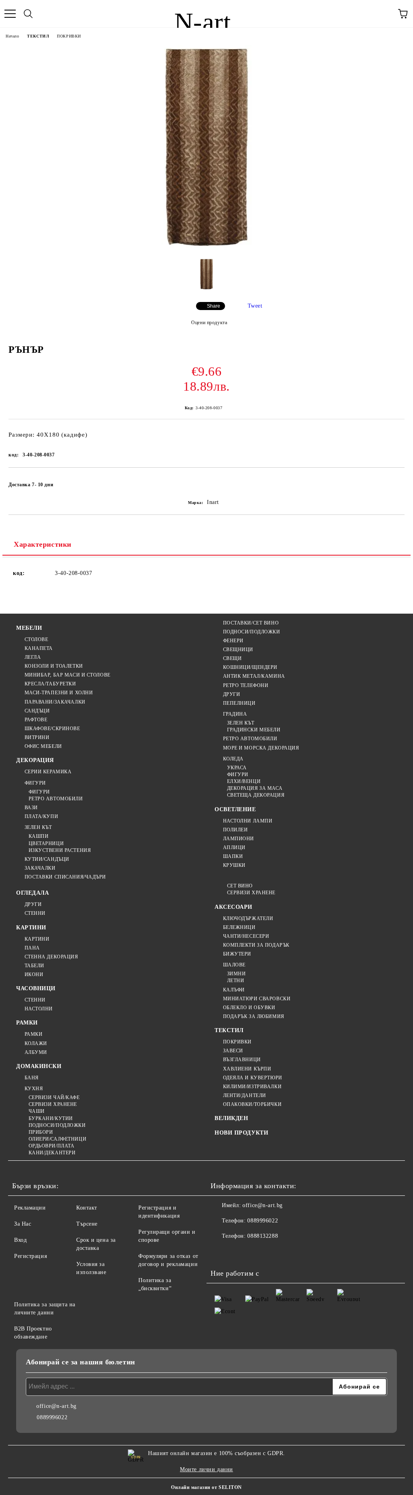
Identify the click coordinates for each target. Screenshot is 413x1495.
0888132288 (262, 1236)
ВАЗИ (31, 807)
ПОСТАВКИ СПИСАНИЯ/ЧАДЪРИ (65, 877)
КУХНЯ (34, 1088)
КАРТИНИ (31, 927)
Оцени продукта (209, 322)
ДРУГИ (231, 694)
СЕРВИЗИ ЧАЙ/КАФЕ (54, 1097)
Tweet (255, 306)
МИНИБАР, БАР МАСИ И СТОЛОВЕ (68, 675)
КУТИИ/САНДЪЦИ (47, 859)
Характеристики (42, 544)
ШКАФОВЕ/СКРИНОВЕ (52, 728)
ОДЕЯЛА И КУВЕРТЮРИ (252, 1078)
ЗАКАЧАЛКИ (40, 868)
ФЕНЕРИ (233, 640)
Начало (12, 36)
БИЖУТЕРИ (237, 954)
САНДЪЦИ (37, 711)
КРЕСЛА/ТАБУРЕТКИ (50, 684)
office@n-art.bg (262, 1205)
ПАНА (32, 948)
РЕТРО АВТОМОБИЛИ (56, 799)
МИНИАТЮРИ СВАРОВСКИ (256, 999)
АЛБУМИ (36, 1052)
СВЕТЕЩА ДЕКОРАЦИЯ (255, 795)
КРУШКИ (234, 865)
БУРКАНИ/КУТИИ (51, 1118)
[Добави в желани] (393, 481)
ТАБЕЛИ (34, 965)
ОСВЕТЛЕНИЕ (235, 809)
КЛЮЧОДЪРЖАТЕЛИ (248, 918)
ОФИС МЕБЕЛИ (43, 746)
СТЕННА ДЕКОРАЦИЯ (51, 957)
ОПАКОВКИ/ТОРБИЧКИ (252, 1104)
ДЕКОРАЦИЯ (35, 760)
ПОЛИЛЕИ (235, 830)
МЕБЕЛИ (29, 628)
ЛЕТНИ (235, 980)
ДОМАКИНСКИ (39, 1066)
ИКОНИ (34, 974)
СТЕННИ (35, 913)
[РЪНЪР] (206, 248)
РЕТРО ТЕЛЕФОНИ (245, 685)
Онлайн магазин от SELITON (206, 1487)
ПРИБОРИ (41, 1132)
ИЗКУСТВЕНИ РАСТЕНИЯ (60, 850)
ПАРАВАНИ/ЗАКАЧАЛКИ (55, 702)
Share (213, 306)
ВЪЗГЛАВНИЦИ (242, 1059)
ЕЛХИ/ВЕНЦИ (244, 781)
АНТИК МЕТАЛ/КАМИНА (254, 676)
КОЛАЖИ (36, 1043)
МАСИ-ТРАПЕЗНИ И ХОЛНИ (59, 692)
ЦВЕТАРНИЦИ (46, 843)
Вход (20, 1240)
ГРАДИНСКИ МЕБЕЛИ (254, 730)
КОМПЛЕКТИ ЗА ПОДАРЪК (256, 945)
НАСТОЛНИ (39, 1009)
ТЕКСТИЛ (38, 36)
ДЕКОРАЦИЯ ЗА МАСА (254, 788)
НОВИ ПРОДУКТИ (241, 1133)
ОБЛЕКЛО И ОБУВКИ (249, 1007)
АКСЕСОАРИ (233, 907)
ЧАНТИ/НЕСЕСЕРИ (246, 936)
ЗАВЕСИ (233, 1051)
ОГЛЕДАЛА (32, 893)
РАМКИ (27, 1023)
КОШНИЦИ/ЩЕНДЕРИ (250, 667)
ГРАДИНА (235, 714)
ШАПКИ (233, 856)
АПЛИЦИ (234, 847)
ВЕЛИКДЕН (231, 1118)
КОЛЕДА (233, 759)
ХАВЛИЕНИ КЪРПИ (247, 1069)
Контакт (86, 1208)
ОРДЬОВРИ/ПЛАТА (51, 1146)
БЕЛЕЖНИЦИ (239, 927)
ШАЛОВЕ (234, 965)
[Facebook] (221, 1252)
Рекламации (30, 1208)
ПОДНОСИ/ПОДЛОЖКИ (251, 632)
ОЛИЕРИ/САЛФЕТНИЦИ (57, 1139)
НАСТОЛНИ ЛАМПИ (247, 821)
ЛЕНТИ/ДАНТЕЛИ (244, 1095)
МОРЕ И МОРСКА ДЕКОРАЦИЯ (261, 748)
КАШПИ (38, 836)
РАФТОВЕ (36, 720)
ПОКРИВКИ (69, 36)
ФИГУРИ (35, 783)
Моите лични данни (206, 1469)
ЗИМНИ (236, 974)
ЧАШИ (37, 1111)
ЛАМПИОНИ (238, 838)
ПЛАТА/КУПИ (41, 816)
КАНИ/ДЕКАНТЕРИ (52, 1153)
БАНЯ (32, 1078)
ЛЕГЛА (33, 657)
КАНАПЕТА (39, 648)
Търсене (87, 1224)
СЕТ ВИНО (240, 886)
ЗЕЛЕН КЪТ (38, 827)
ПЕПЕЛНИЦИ (239, 703)
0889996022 (262, 1221)
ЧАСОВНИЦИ (36, 988)
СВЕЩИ (232, 658)
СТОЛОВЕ (36, 639)
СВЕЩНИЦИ (238, 649)
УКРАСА (237, 767)
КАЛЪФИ (234, 990)
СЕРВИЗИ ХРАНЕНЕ (53, 1104)
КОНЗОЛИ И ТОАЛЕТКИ (54, 666)
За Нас (22, 1224)
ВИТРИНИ (37, 737)
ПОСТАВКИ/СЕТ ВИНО (251, 623)
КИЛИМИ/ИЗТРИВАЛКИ (252, 1086)
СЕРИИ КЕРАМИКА (48, 772)
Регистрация (30, 1256)
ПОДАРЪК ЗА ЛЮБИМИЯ (253, 1016)
